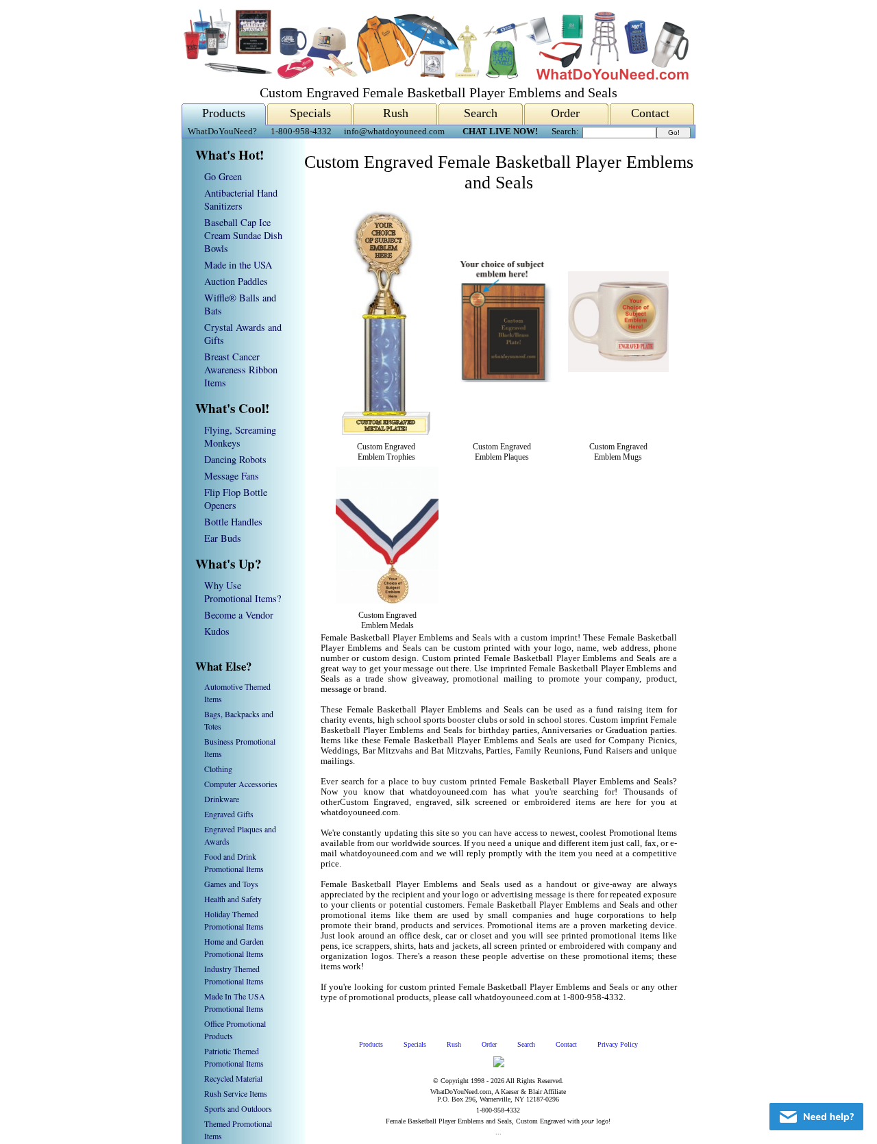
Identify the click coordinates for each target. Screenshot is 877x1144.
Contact (650, 113)
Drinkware (221, 798)
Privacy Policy (617, 1044)
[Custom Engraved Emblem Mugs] (618, 369)
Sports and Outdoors (238, 1108)
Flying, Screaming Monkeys (240, 436)
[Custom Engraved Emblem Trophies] (386, 432)
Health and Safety (233, 898)
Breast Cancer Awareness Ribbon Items (240, 369)
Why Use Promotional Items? (242, 592)
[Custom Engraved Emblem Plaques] (502, 379)
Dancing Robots (235, 459)
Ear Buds (222, 538)
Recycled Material (233, 1078)
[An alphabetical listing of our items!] (435, 76)
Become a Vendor (238, 614)
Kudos (217, 631)
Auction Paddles (236, 281)
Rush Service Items (235, 1093)
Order (565, 113)
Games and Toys (231, 883)
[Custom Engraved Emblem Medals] (387, 601)
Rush (395, 113)
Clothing (218, 768)
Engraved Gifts (229, 813)
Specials (310, 113)
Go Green (223, 176)
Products (223, 113)
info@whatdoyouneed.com (394, 131)
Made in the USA (238, 264)
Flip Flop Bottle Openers (235, 499)
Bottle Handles (233, 521)
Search (480, 113)
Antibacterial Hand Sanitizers (240, 199)
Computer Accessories (240, 783)
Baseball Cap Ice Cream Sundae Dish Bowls (243, 235)
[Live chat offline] (816, 1116)
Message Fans (231, 475)
